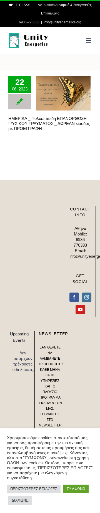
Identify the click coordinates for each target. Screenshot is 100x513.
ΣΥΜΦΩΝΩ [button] (76, 489)
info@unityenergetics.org (62, 22)
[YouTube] (80, 309)
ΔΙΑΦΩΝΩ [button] (20, 500)
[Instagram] (86, 297)
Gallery (71, 93)
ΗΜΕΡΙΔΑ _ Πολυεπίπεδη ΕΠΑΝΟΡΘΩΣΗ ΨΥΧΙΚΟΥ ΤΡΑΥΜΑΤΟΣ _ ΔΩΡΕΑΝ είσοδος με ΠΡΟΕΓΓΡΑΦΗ (55, 93)
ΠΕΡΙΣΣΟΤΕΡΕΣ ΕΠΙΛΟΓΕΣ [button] (33, 489)
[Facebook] (74, 297)
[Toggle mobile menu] (89, 40)
